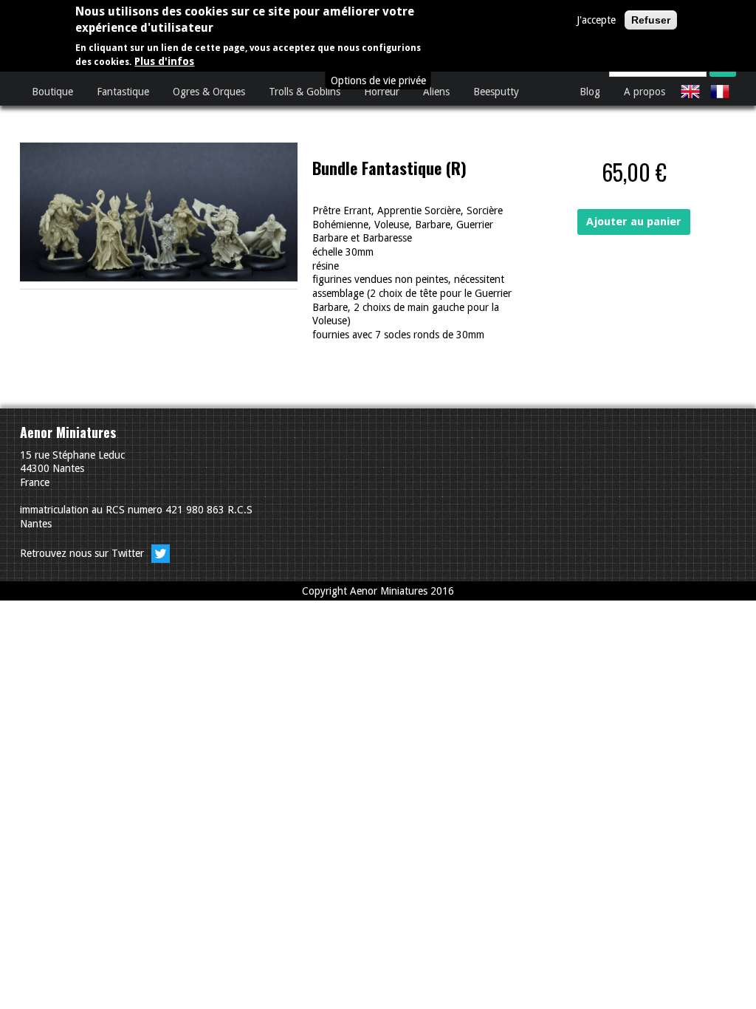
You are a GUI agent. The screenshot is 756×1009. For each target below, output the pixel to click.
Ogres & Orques (209, 92)
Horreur (381, 92)
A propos (644, 92)
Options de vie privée (378, 80)
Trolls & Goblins (304, 92)
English (690, 92)
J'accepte (596, 20)
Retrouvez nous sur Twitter (83, 553)
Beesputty (496, 92)
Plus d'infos (164, 61)
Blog (590, 92)
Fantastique (123, 92)
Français (720, 92)
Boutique (52, 92)
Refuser (650, 20)
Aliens (436, 92)
